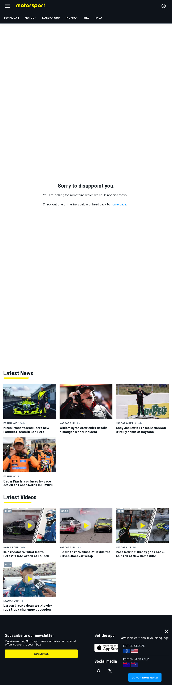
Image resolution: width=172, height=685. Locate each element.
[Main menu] (7, 6)
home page (118, 204)
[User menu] (163, 6)
